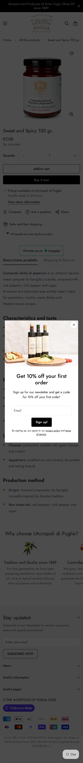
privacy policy (53, 430)
